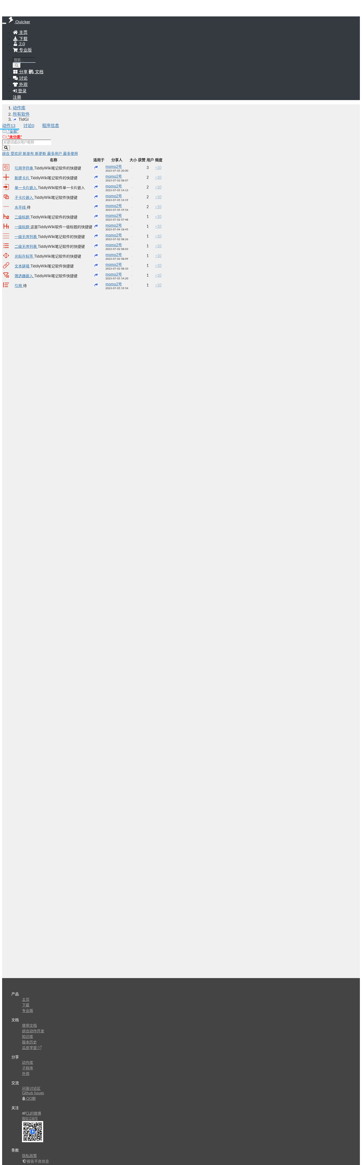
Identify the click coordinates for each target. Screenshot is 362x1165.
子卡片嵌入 (24, 198)
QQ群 (30, 1099)
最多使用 (70, 154)
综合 (6, 154)
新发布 (29, 154)
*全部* (13, 131)
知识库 (27, 1037)
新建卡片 (22, 178)
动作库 (19, 108)
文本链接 (22, 266)
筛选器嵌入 (24, 276)
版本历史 (29, 1042)
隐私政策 (29, 1156)
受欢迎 (17, 154)
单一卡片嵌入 (26, 188)
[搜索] (17, 65)
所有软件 (21, 114)
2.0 (21, 44)
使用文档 (29, 1026)
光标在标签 (24, 256)
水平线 (21, 207)
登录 (22, 91)
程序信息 (50, 126)
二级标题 (22, 217)
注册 (17, 97)
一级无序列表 (26, 237)
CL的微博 (33, 1113)
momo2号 (113, 167)
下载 (23, 39)
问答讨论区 (31, 1089)
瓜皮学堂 (30, 1048)
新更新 (41, 154)
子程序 (27, 1068)
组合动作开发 (33, 1031)
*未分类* (14, 137)
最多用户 (55, 154)
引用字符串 (24, 168)
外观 (25, 1074)
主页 (23, 32)
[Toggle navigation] (4, 23)
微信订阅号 (30, 1118)
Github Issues (33, 1093)
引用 (19, 286)
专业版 (25, 50)
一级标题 (22, 227)
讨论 (28, 126)
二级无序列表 (26, 247)
